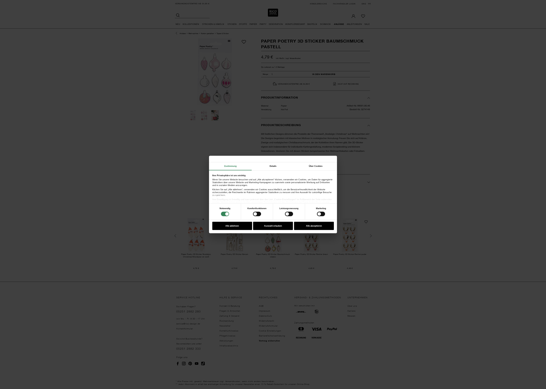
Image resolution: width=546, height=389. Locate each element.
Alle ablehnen (232, 226)
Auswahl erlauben (273, 226)
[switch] (257, 214)
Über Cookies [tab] (315, 166)
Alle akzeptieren (314, 226)
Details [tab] (273, 166)
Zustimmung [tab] (230, 166)
